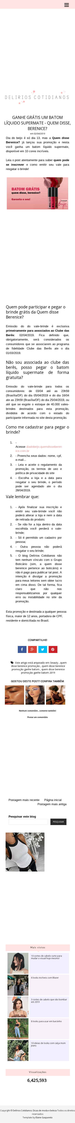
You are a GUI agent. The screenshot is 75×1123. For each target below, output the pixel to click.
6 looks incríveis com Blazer (45, 977)
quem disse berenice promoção (39, 664)
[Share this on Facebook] (22, 649)
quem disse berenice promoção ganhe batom (38, 667)
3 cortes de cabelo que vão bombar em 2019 (49, 1000)
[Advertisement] (37, 39)
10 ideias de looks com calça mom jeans (48, 1044)
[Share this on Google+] (32, 649)
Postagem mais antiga (52, 804)
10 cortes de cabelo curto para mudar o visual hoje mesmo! (46, 957)
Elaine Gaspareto (44, 1117)
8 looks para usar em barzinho (46, 1021)
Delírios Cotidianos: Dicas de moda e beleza (35, 1110)
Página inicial (53, 800)
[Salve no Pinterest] (53, 649)
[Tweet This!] (42, 649)
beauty (54, 662)
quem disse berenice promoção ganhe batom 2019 (43, 671)
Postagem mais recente (24, 800)
